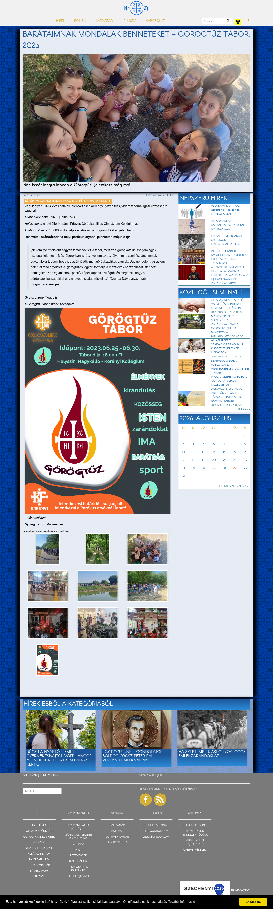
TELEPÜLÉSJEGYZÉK (78, 876)
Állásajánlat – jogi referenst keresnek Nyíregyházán (225, 210)
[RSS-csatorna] (160, 799)
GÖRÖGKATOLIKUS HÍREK (39, 837)
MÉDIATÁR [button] (105, 20)
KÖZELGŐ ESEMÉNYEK (39, 848)
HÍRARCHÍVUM (39, 871)
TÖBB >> (243, 409)
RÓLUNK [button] (81, 20)
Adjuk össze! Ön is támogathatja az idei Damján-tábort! (227, 397)
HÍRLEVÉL (39, 877)
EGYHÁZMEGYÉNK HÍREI (39, 831)
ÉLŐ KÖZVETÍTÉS (117, 842)
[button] (248, 21)
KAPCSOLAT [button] (156, 20)
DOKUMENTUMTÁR (117, 837)
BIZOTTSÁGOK (78, 861)
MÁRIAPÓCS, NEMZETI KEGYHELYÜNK (78, 837)
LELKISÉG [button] (130, 20)
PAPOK (78, 850)
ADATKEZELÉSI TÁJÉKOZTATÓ (195, 842)
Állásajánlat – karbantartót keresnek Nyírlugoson (229, 225)
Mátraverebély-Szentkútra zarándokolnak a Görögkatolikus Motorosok (225, 324)
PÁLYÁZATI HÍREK (39, 860)
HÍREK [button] (61, 20)
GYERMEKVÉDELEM (194, 850)
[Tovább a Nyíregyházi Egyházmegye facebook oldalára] (145, 799)
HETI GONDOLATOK (156, 831)
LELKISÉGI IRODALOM (156, 837)
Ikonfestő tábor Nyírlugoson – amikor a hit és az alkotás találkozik (229, 257)
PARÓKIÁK (78, 844)
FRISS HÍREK (39, 825)
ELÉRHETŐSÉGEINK (194, 825)
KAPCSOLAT (195, 813)
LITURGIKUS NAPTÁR (155, 825)
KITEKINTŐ (39, 842)
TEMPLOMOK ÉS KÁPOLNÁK (78, 869)
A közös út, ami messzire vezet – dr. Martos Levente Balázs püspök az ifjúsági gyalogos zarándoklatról (230, 275)
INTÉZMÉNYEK (78, 856)
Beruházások (240, 890)
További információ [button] (181, 901)
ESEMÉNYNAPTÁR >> (234, 486)
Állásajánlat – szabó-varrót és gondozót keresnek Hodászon (228, 304)
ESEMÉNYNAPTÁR (39, 865)
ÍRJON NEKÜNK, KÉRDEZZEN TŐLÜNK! (195, 833)
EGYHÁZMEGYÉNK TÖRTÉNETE (78, 827)
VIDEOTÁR (117, 831)
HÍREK (54, 775)
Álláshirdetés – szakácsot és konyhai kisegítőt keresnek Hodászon (227, 347)
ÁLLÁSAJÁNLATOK (39, 854)
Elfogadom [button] (253, 901)
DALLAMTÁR (117, 825)
